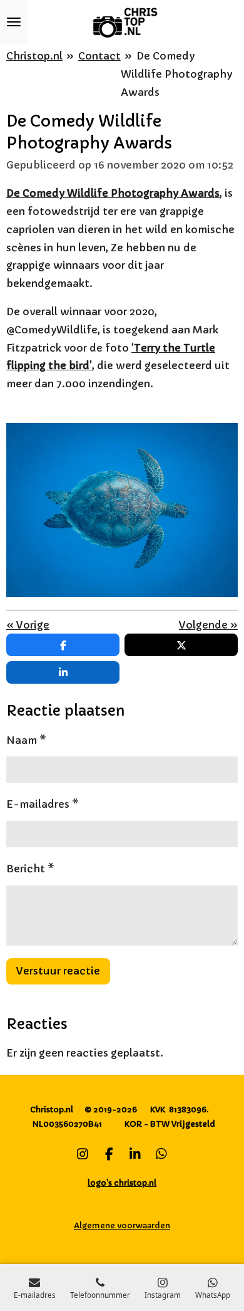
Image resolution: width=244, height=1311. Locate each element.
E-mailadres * (42, 804)
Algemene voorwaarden (122, 1225)
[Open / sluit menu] (14, 22)
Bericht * (30, 868)
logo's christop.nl (122, 1183)
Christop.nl (34, 56)
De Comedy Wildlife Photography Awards (176, 74)
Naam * (26, 740)
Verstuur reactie (58, 970)
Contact (99, 56)
